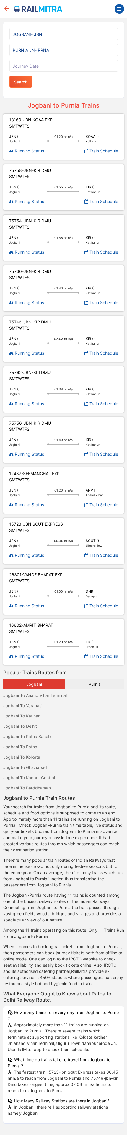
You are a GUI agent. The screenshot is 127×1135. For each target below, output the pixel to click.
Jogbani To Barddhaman (27, 787)
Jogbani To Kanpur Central (29, 777)
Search (20, 81)
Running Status (29, 150)
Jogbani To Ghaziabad (25, 767)
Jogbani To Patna (20, 746)
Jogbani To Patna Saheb (27, 736)
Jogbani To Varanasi (22, 705)
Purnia (95, 684)
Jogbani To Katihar (21, 715)
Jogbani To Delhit (20, 726)
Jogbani (34, 684)
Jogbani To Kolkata (21, 757)
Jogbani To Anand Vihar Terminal (35, 695)
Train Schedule (103, 150)
